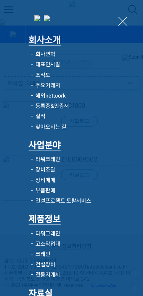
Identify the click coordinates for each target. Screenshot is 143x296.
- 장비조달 (42, 169)
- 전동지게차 (44, 274)
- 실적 (37, 116)
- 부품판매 (42, 190)
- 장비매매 (42, 180)
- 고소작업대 (44, 243)
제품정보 (45, 218)
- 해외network (47, 95)
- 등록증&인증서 (49, 105)
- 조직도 (39, 75)
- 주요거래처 (44, 85)
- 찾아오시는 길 (47, 126)
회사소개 (45, 39)
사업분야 (45, 144)
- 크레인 (39, 254)
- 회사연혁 (42, 54)
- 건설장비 (42, 264)
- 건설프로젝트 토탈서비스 (60, 200)
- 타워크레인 (44, 159)
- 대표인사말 (44, 64)
